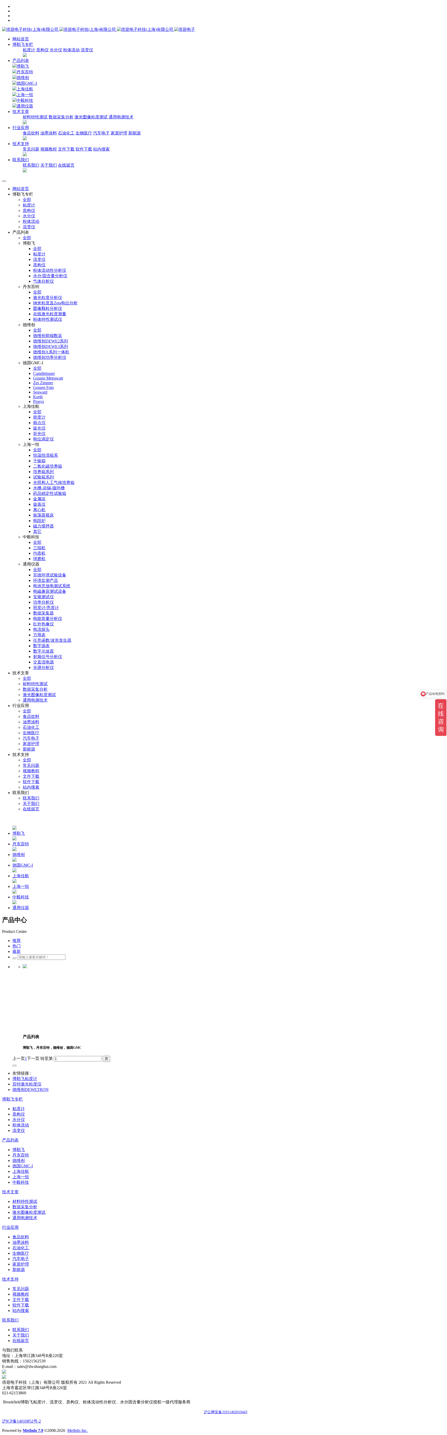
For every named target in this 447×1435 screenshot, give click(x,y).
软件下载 (84, 149)
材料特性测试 (35, 117)
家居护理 (119, 133)
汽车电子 (101, 133)
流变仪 (87, 50)
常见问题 (31, 149)
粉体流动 (71, 50)
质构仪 (42, 50)
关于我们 (48, 165)
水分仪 (56, 50)
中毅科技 (25, 100)
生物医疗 (84, 133)
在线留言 (66, 165)
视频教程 (48, 149)
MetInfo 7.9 (33, 1430)
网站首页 (20, 39)
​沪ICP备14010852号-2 (21, 1421)
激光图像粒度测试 (91, 117)
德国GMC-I (27, 83)
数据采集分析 (61, 117)
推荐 (16, 940)
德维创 (23, 77)
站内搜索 (101, 149)
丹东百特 (25, 72)
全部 (27, 199)
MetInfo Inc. (77, 1430)
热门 (16, 946)
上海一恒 (25, 94)
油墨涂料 (48, 133)
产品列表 (20, 60)
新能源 (134, 133)
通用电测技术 (121, 117)
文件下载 (66, 149)
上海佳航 (25, 89)
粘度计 (29, 50)
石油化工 (66, 133)
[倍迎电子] (88, 29)
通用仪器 (25, 106)
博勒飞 (23, 66)
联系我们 (31, 165)
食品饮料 (31, 133)
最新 (16, 951)
